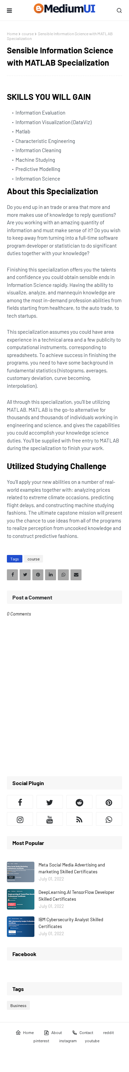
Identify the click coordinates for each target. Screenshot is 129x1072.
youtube (92, 1040)
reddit (108, 1032)
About (56, 1032)
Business (18, 1005)
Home (12, 33)
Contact (86, 1032)
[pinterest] (109, 802)
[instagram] (20, 819)
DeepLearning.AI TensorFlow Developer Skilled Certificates (77, 895)
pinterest (41, 1040)
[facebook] (20, 802)
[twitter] (49, 802)
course (28, 33)
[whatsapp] (109, 819)
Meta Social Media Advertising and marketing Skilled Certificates (72, 868)
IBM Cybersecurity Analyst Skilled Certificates (71, 923)
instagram (68, 1040)
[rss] (79, 819)
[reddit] (79, 802)
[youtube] (49, 819)
